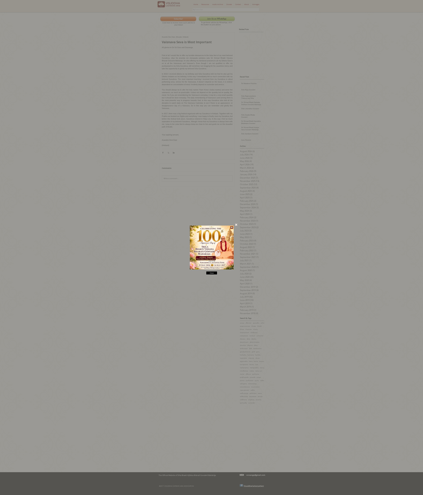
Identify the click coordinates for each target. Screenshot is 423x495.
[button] (236, 224)
